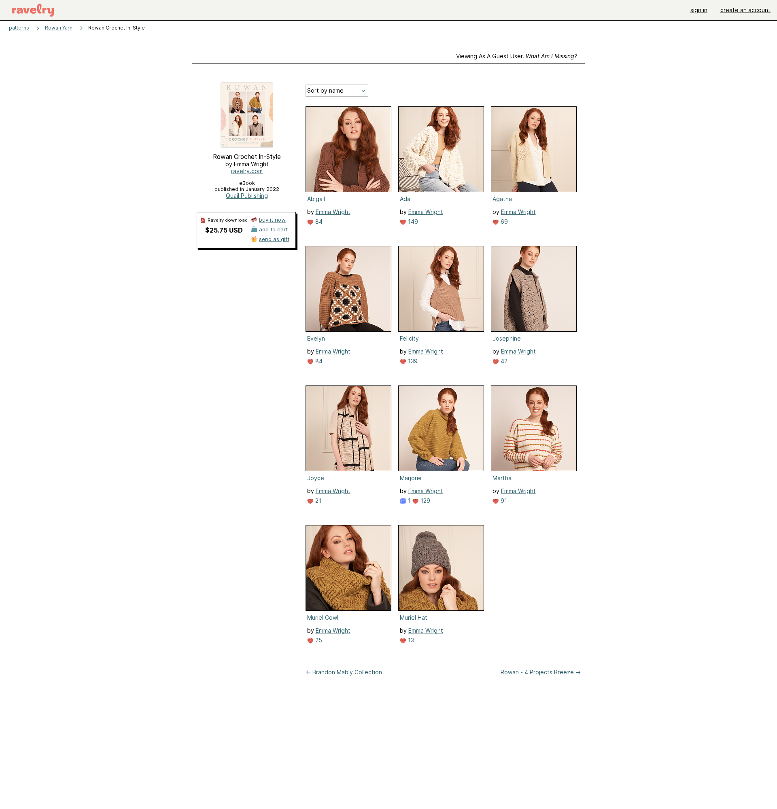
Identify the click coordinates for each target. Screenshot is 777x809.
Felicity (409, 338)
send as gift (274, 239)
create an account (745, 9)
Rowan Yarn (58, 28)
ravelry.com (247, 170)
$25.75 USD (224, 230)
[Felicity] (441, 289)
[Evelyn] (348, 289)
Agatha (502, 198)
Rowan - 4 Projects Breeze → (541, 672)
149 (412, 221)
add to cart (273, 229)
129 (424, 500)
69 (503, 221)
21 (317, 500)
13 (410, 640)
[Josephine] (534, 289)
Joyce (315, 477)
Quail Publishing (247, 195)
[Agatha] (534, 149)
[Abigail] (348, 149)
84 (318, 221)
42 (503, 361)
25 (318, 640)
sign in (698, 9)
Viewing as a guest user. (516, 56)
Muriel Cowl (322, 617)
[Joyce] (348, 428)
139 (412, 361)
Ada (405, 198)
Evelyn (316, 338)
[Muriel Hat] (441, 568)
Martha (502, 477)
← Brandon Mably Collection (344, 672)
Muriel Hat (413, 617)
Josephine (507, 338)
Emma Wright (333, 211)
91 (503, 500)
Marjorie (411, 477)
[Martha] (534, 428)
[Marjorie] (441, 428)
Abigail (316, 198)
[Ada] (441, 149)
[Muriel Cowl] (348, 568)
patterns (19, 28)
